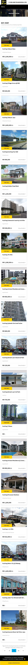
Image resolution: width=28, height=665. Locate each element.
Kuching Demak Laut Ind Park (11, 392)
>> (23, 650)
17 (9, 650)
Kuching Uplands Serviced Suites (12, 323)
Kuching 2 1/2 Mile (7, 529)
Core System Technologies (17, 657)
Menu (3, 7)
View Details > (22, 56)
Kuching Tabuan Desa (8, 49)
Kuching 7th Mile (7, 255)
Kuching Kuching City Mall (10, 152)
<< (4, 650)
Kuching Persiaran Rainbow (10, 495)
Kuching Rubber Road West (10, 186)
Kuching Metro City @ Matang (11, 563)
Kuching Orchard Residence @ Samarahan (14, 289)
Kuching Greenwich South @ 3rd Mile (13, 220)
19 (18, 650)
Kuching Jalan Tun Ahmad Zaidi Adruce (14, 598)
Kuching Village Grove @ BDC (11, 83)
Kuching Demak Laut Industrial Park (13, 357)
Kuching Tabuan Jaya (8, 117)
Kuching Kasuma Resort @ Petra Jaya (13, 632)
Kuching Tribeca (7, 426)
